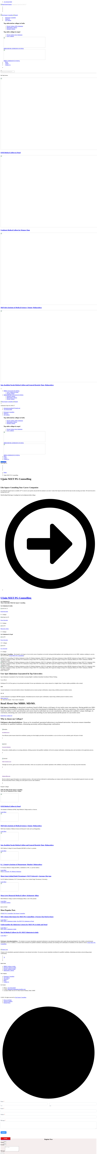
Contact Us (8, 65)
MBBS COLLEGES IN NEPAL (12, 390)
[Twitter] (4, 957)
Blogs (6, 62)
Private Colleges (15, 26)
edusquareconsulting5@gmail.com (12, 408)
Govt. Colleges (10, 36)
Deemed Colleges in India (10, 967)
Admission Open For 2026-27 (19, 4)
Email (2, 1108)
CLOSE (5, 1138)
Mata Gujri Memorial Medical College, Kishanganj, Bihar (20, 895)
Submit (3, 1132)
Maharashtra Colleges (12, 27)
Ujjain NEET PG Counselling (16, 597)
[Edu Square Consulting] (9, 15)
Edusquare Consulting (10, 17)
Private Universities (4, 620)
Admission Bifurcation (6, 776)
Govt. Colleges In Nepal (12, 392)
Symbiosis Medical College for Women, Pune (15, 230)
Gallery (7, 63)
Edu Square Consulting (20, 997)
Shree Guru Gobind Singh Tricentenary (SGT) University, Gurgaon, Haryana (26, 876)
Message (3, 1120)
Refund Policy (7, 1002)
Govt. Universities (4, 648)
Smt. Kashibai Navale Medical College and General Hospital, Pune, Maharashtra (27, 385)
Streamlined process (5, 732)
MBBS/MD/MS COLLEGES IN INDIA (13, 395)
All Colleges (8, 20)
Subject (3, 1114)
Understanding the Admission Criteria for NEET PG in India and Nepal (24, 924)
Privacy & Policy (8, 1000)
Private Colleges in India (9, 969)
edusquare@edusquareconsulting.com (16, 989)
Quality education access (6, 761)
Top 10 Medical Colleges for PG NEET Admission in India (19, 932)
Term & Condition (8, 1001)
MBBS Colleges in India (9, 966)
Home (5, 472)
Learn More (3, 812)
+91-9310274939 (8, 2)
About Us (7, 19)
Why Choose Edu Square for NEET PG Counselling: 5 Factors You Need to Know (27, 916)
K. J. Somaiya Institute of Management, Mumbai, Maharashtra (21, 864)
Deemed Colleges (11, 29)
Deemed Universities (4, 611)
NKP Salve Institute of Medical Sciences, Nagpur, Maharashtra (21, 307)
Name (2, 1101)
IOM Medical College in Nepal (11, 152)
